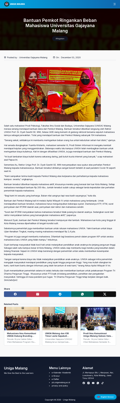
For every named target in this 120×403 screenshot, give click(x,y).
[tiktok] (102, 382)
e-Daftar (55, 379)
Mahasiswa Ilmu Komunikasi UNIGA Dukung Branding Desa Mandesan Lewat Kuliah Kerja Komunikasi (21, 334)
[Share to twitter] (105, 294)
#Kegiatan (60, 38)
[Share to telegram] (60, 294)
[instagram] (88, 382)
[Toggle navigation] (114, 4)
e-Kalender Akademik (61, 372)
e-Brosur (56, 376)
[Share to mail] (37, 294)
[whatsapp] (97, 382)
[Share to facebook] (15, 294)
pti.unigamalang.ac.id (61, 382)
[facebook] (83, 382)
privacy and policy (60, 386)
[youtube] (93, 382)
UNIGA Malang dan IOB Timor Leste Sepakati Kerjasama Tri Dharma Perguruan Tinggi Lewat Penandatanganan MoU (57, 334)
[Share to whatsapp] (82, 294)
